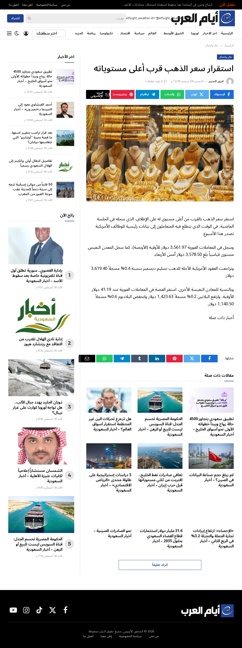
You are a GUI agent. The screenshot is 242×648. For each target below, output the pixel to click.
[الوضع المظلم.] (16, 33)
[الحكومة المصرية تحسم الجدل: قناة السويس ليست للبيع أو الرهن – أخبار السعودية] (160, 400)
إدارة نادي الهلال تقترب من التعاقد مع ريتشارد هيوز (40, 342)
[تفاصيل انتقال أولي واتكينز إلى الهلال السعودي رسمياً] (65, 166)
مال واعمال (225, 57)
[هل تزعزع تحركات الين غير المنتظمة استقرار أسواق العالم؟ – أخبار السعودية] (108, 400)
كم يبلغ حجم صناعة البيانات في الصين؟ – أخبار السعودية (211, 480)
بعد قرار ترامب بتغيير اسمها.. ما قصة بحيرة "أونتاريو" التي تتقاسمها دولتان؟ (31, 137)
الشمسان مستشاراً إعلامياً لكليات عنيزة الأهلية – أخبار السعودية (40, 476)
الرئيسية (227, 33)
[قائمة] (9, 33)
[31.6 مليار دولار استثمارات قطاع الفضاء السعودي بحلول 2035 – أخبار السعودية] (160, 512)
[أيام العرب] (203, 18)
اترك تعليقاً (160, 565)
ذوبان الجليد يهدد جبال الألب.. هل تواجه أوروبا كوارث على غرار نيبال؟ (37, 407)
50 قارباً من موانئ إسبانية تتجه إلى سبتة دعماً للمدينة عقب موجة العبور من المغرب (30, 189)
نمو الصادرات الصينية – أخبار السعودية (112, 533)
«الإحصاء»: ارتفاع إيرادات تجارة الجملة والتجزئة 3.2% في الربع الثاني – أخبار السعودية (212, 538)
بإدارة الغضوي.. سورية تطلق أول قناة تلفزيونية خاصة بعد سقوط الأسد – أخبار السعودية (36, 276)
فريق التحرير (216, 81)
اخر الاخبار (210, 33)
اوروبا (195, 33)
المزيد (79, 33)
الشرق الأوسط (174, 33)
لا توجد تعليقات (154, 81)
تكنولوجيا (106, 33)
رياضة (91, 33)
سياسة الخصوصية (46, 5)
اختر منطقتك (47, 33)
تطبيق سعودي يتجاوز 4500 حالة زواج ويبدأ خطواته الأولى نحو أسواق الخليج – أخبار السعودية (165, 5)
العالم (152, 33)
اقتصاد (125, 33)
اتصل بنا (14, 5)
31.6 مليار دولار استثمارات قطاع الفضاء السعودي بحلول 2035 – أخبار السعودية (161, 538)
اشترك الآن (15, 18)
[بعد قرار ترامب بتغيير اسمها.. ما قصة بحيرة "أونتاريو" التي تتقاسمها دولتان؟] (65, 138)
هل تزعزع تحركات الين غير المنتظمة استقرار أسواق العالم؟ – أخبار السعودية (110, 424)
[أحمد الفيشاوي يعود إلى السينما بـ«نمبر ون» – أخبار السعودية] (65, 110)
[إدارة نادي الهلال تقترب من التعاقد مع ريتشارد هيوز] (41, 314)
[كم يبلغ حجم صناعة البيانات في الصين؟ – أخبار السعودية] (211, 456)
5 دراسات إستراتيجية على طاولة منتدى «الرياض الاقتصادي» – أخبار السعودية (110, 483)
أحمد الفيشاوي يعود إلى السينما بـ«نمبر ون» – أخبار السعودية (33, 109)
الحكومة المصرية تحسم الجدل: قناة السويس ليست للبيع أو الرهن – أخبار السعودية (160, 427)
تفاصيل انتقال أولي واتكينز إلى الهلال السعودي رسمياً (30, 163)
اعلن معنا (27, 5)
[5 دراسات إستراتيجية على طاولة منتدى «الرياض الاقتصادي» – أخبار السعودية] (108, 456)
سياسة (139, 33)
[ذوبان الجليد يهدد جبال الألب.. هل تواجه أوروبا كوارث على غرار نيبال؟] (41, 377)
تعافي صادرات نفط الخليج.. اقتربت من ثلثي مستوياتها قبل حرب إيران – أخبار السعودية (160, 483)
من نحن (65, 5)
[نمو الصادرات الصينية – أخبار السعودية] (108, 512)
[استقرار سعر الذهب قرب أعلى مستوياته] (160, 153)
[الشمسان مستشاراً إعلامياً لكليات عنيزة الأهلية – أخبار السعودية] (41, 446)
